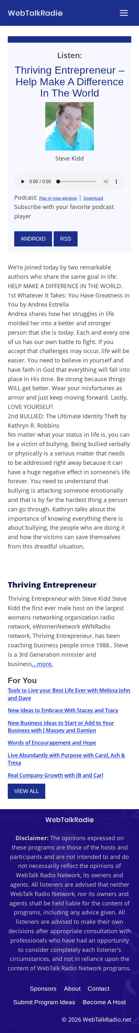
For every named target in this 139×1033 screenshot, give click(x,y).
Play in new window (58, 198)
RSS (65, 239)
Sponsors (43, 988)
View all (26, 791)
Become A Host (104, 1002)
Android (33, 239)
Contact (98, 988)
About (72, 988)
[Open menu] (123, 12)
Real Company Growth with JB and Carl (55, 775)
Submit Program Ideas (44, 1002)
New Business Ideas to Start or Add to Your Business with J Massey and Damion (61, 726)
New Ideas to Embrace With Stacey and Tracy (63, 710)
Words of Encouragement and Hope (52, 742)
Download (93, 198)
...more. (42, 664)
